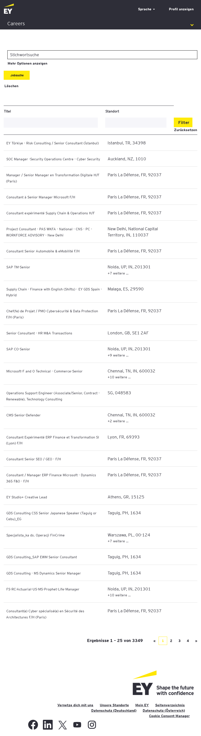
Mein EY (142, 705)
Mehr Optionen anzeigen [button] (27, 63)
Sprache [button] (145, 9)
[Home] (8, 8)
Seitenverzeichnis (170, 705)
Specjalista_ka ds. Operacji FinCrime (35, 535)
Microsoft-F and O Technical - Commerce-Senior (44, 371)
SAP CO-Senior (18, 349)
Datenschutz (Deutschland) (113, 710)
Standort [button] (112, 111)
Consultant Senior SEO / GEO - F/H (33, 459)
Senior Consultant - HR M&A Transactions (39, 333)
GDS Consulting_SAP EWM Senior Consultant (41, 557)
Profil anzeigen (181, 9)
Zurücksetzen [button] (185, 130)
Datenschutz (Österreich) (164, 710)
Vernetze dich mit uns (75, 705)
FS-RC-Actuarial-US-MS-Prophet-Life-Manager (42, 589)
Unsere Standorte (114, 705)
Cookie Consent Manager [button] (169, 716)
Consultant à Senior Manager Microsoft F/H (40, 197)
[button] (100, 23)
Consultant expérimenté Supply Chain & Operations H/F (50, 213)
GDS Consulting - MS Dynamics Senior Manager (43, 573)
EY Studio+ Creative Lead (26, 497)
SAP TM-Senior (18, 267)
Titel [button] (7, 111)
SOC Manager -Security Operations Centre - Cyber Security (53, 159)
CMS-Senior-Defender (23, 415)
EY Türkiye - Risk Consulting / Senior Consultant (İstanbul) (52, 143)
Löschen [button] (11, 86)
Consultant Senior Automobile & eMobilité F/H (43, 251)
